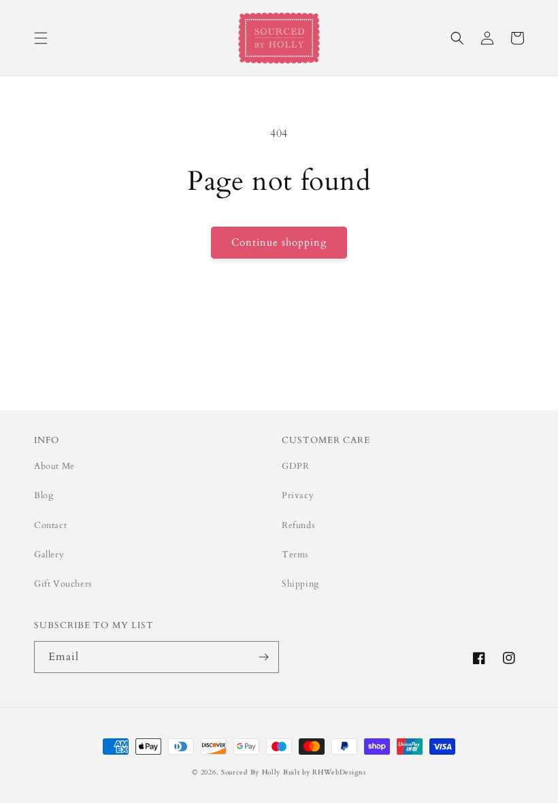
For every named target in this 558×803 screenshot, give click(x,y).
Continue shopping (279, 242)
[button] (41, 38)
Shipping (300, 584)
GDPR (295, 466)
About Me (54, 466)
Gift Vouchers (63, 584)
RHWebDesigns (338, 772)
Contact (50, 525)
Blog (43, 495)
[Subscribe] (263, 657)
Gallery (49, 554)
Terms (295, 554)
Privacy (298, 495)
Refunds (298, 525)
